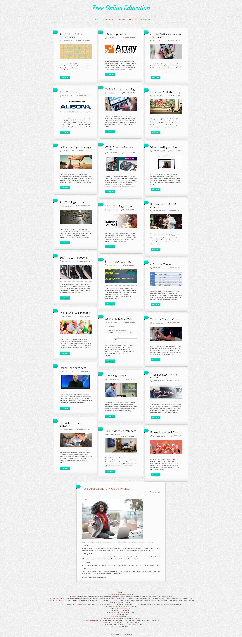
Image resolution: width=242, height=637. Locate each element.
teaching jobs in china (80, 604)
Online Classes (175, 210)
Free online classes (116, 375)
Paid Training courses (72, 202)
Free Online (131, 379)
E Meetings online (115, 34)
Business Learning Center (75, 257)
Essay (122, 614)
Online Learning (129, 93)
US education (109, 618)
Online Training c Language (75, 147)
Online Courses (175, 40)
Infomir (74, 596)
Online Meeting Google (118, 318)
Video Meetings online (163, 147)
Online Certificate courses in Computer (165, 35)
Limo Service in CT (60, 600)
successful (134, 622)
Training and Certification (116, 612)
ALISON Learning (70, 92)
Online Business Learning (120, 89)
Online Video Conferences (120, 430)
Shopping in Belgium (91, 620)
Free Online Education (121, 8)
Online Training (84, 151)
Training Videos (175, 323)
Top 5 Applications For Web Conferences (106, 488)
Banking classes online (118, 261)
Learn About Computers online (119, 148)
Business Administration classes (164, 206)
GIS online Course (160, 264)
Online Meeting (130, 38)
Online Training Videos (73, 367)
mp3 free (121, 626)
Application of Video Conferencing (71, 35)
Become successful (113, 606)
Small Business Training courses (164, 376)
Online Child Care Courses (75, 312)
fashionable (110, 624)
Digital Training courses (118, 206)
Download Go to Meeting (165, 92)
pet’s (116, 616)
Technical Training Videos (165, 319)
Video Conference (84, 40)
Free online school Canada (165, 432)
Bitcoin (125, 610)
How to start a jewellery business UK (122, 594)
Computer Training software (71, 424)
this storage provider (117, 186)
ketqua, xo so (106, 542)
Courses (125, 608)
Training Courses (84, 206)
